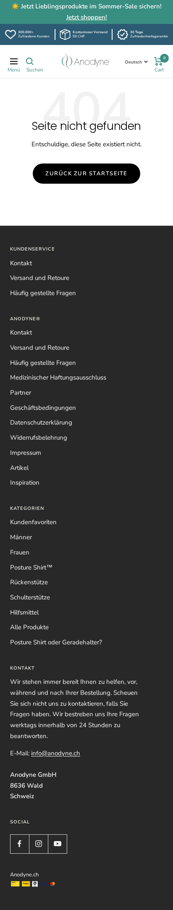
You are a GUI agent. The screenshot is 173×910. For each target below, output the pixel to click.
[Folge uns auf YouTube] (57, 843)
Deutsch (133, 62)
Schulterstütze (30, 597)
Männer (21, 537)
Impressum (25, 452)
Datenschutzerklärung (41, 422)
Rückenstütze (29, 582)
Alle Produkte (29, 627)
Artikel (19, 468)
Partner (20, 392)
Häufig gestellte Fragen (43, 293)
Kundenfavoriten (33, 522)
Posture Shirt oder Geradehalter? (56, 642)
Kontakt (21, 263)
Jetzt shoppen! (86, 17)
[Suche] (30, 61)
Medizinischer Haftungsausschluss (58, 377)
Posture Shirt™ (31, 567)
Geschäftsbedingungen (43, 408)
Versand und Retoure (39, 278)
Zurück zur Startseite (86, 173)
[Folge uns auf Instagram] (38, 843)
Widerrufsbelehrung (38, 437)
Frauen (19, 552)
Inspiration (24, 482)
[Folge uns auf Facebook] (19, 843)
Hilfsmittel (24, 612)
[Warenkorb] (158, 61)
